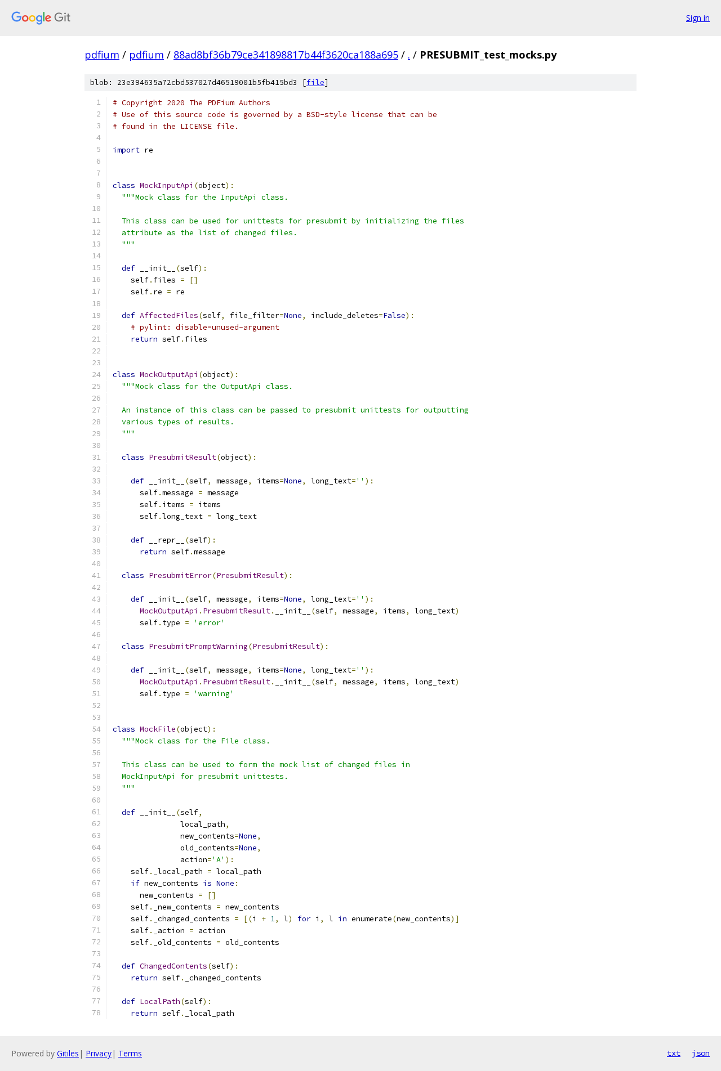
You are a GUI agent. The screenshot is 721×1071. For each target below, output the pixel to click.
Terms (130, 1053)
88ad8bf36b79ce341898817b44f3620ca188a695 (285, 54)
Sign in (698, 17)
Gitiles (68, 1053)
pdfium (101, 54)
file (315, 82)
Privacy (99, 1053)
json (701, 1053)
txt (673, 1053)
